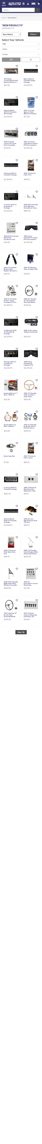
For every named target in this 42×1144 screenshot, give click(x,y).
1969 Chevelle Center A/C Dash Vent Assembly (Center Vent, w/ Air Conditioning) (10, 143)
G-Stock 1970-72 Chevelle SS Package (10, 206)
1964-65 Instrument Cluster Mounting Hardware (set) (31, 583)
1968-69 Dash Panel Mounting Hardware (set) (11, 237)
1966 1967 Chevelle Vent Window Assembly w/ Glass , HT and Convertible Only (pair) (31, 206)
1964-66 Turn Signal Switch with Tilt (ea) (30, 520)
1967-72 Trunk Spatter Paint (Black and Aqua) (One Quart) (30, 112)
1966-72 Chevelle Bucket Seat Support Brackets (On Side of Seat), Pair (10, 269)
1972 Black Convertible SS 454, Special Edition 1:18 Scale (11, 80)
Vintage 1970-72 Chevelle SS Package (10, 363)
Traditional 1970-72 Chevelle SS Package (10, 332)
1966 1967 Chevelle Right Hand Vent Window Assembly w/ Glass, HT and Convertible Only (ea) (11, 583)
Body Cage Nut (9, 456)
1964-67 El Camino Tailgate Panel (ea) (31, 331)
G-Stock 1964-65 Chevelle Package (10, 488)
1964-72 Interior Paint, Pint (30, 174)
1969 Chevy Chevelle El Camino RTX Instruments (31, 237)
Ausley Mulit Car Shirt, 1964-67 (10, 425)
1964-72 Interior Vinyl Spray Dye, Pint (10, 552)
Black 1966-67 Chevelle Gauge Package (29, 80)
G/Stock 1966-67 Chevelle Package (10, 174)
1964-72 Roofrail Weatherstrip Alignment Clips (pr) (30, 489)
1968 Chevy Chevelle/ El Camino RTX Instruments (28, 363)
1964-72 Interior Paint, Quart (30, 457)
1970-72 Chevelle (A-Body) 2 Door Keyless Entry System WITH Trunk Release (30, 426)
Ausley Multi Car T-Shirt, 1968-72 (11, 394)
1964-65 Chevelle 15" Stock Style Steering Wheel (30, 300)
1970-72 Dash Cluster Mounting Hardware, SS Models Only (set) (30, 614)
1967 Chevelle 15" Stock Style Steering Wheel (10, 614)
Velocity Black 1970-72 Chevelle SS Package (10, 112)
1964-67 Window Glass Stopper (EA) (31, 268)
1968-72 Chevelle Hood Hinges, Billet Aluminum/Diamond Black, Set (31, 552)
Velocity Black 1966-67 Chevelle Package (10, 520)
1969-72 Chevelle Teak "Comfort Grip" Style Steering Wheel (30, 394)
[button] (33, 4)
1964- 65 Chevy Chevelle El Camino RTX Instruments (31, 143)
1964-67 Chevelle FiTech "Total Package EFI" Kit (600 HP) (10, 300)
